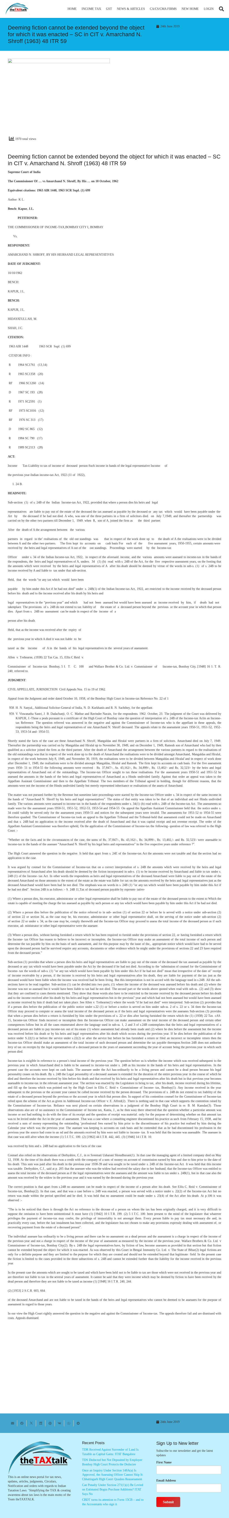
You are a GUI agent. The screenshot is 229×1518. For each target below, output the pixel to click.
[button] (103, 9)
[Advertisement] (170, 99)
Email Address (166, 1480)
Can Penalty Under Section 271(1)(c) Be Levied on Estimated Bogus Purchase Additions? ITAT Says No (112, 1489)
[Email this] (12, 1423)
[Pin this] (50, 1423)
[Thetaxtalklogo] (17, 9)
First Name (164, 1462)
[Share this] (22, 1423)
